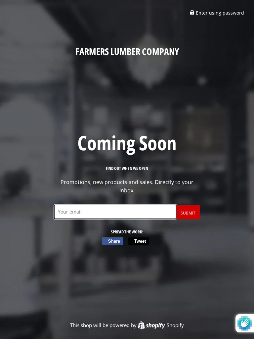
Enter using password (219, 13)
